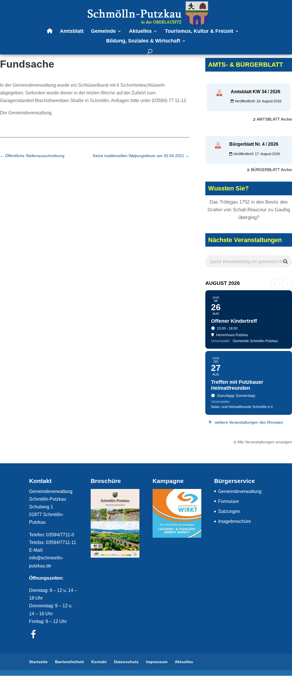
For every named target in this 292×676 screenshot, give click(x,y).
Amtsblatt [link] (72, 31)
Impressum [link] (156, 661)
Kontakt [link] (99, 661)
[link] (146, 13)
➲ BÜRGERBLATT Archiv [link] (269, 169)
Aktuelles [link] (140, 31)
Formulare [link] (228, 501)
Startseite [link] (38, 661)
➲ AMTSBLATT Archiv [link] (272, 119)
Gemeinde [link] (103, 31)
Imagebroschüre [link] (234, 521)
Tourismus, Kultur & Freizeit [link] (199, 31)
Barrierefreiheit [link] (69, 661)
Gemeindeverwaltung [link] (239, 491)
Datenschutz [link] (126, 661)
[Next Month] (287, 284)
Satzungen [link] (229, 511)
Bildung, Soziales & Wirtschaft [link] (143, 41)
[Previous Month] (275, 284)
